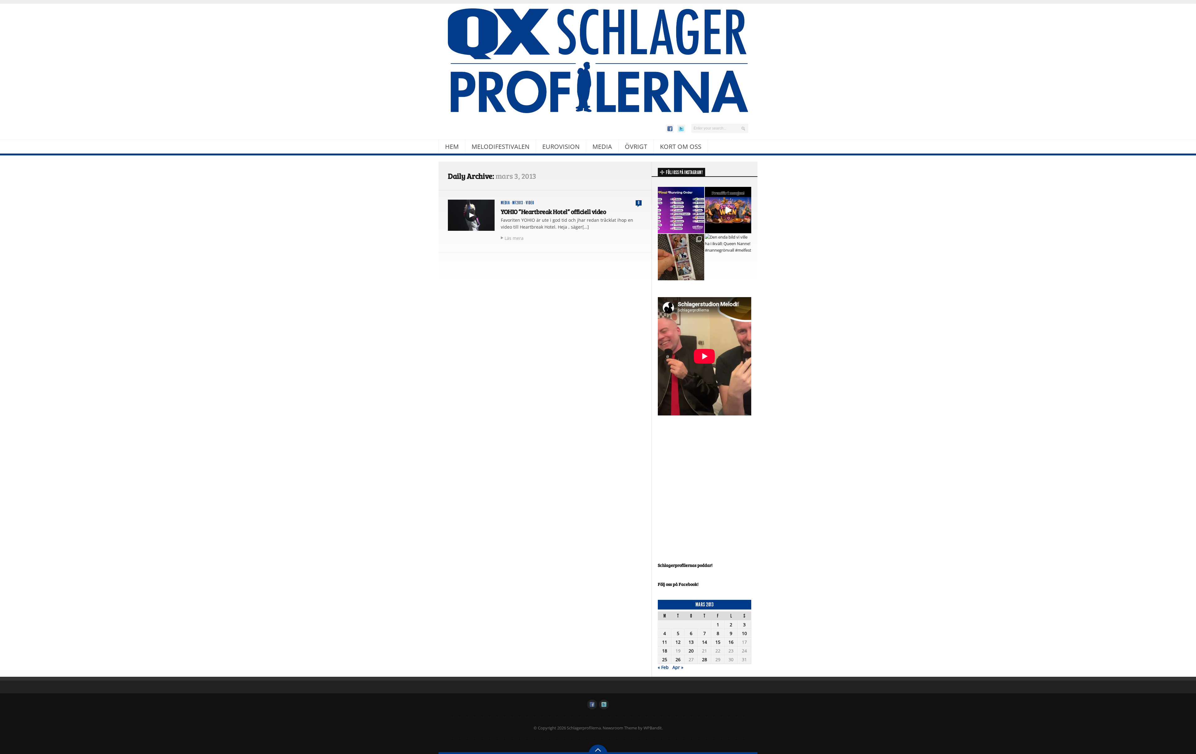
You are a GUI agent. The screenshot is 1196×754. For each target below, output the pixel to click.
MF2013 (517, 203)
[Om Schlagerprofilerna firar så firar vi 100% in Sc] (681, 257)
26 (678, 659)
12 (678, 642)
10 (744, 633)
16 (731, 642)
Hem (452, 146)
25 (664, 659)
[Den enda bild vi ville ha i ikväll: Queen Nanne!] (728, 257)
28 (704, 659)
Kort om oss (680, 146)
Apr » (677, 667)
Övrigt (636, 146)
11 (664, 642)
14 (704, 642)
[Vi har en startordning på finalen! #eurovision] (681, 210)
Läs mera (514, 238)
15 (717, 642)
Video (530, 203)
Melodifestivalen (500, 146)
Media (602, 146)
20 (691, 651)
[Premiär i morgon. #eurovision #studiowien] (728, 210)
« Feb (663, 667)
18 (664, 651)
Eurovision (561, 146)
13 (691, 642)
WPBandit (652, 728)
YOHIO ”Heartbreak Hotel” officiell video (553, 211)
